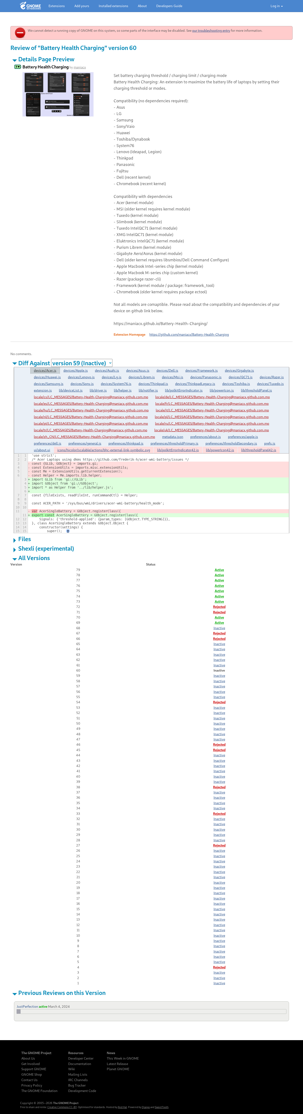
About (142, 6)
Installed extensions (113, 6)
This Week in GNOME (123, 1058)
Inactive (219, 628)
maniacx (80, 67)
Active (219, 570)
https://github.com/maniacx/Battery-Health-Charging (189, 334)
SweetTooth (162, 1107)
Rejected (219, 607)
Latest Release (117, 1064)
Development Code (82, 1091)
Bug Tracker (77, 1085)
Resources (76, 1053)
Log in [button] (276, 6)
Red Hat (122, 1107)
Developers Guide (169, 6)
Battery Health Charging (45, 66)
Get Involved (30, 1064)
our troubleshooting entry (211, 30)
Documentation (79, 1064)
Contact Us (29, 1080)
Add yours (81, 6)
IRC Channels (78, 1080)
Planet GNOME (118, 1069)
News (111, 1053)
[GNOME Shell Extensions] (30, 6)
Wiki (71, 1069)
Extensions (57, 6)
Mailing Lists (77, 1074)
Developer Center (81, 1058)
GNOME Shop (31, 1074)
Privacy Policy (31, 1085)
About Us (28, 1058)
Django (146, 1107)
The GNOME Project (36, 1053)
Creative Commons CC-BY (62, 1107)
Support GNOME (33, 1069)
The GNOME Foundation (39, 1091)
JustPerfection (27, 1006)
